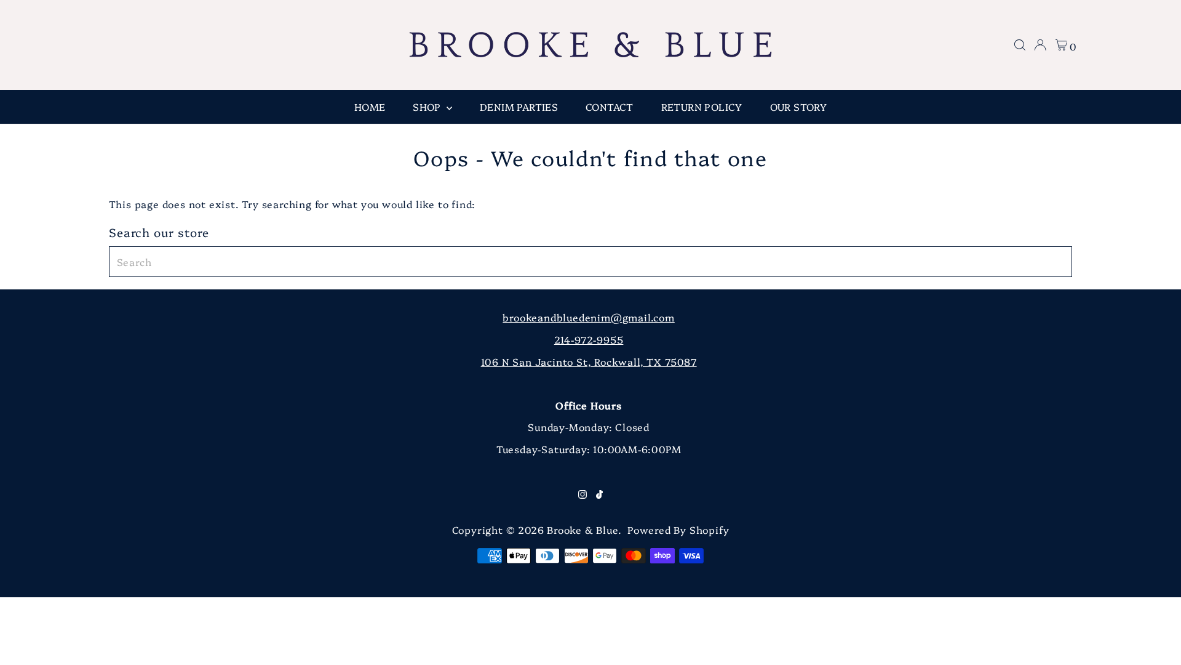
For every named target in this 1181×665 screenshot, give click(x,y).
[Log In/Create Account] (1040, 44)
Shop (428, 106)
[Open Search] (1019, 44)
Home (370, 106)
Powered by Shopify (678, 529)
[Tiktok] (599, 494)
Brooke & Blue (582, 529)
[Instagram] (582, 494)
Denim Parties (519, 106)
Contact (610, 106)
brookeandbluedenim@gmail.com (588, 317)
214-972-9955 (589, 339)
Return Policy (701, 106)
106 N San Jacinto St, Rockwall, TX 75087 (589, 361)
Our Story (798, 106)
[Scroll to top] (1156, 640)
